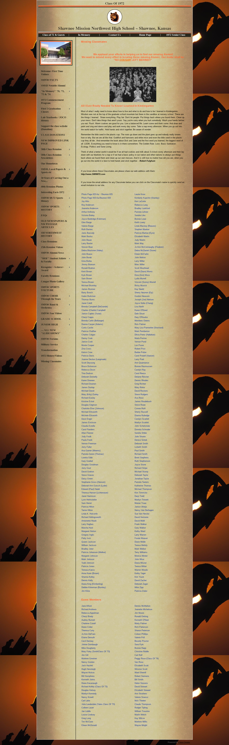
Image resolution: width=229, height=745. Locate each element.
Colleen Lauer (87, 707)
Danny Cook (87, 338)
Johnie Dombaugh (89, 644)
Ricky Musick (141, 285)
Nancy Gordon (87, 662)
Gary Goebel (87, 461)
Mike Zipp (139, 587)
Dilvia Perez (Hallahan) (145, 335)
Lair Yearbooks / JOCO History (53, 119)
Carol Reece (140, 373)
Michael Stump (141, 471)
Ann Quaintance (142, 363)
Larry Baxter (87, 243)
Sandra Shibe (141, 433)
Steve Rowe (140, 405)
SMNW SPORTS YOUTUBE (50, 289)
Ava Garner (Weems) (90, 450)
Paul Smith (140, 450)
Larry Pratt (139, 359)
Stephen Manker (142, 229)
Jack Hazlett (87, 665)
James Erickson (88, 422)
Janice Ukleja (141, 507)
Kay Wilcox (140, 718)
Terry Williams (141, 552)
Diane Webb (140, 542)
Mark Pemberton (142, 331)
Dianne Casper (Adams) (92, 324)
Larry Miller (140, 261)
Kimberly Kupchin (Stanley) (147, 198)
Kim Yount (139, 577)
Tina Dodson (87, 373)
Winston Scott (141, 669)
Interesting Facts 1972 (52, 192)
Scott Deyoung (88, 363)
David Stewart (141, 686)
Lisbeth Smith (141, 447)
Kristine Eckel (87, 401)
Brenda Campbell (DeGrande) (94, 306)
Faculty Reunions (50, 276)
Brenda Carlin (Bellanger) (92, 320)
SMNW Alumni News (52, 252)
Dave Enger (86, 419)
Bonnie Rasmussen (143, 366)
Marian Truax (140, 503)
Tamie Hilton (87, 510)
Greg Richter (140, 384)
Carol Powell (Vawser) (144, 356)
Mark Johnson (87, 559)
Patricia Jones (87, 566)
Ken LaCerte (140, 201)
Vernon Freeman (88, 443)
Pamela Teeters (142, 482)
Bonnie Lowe (140, 219)
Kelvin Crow (86, 352)
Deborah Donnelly (89, 377)
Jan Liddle (86, 711)
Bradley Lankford (142, 208)
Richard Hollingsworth (91, 517)
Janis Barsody (87, 233)
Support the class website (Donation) (54, 128)
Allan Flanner (87, 433)
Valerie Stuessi (141, 697)
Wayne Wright (141, 725)
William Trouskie (142, 711)
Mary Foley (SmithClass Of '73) (95, 651)
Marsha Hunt (87, 528)
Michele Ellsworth (89, 415)
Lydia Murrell (140, 278)
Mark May (139, 243)
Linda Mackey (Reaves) (145, 226)
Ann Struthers (141, 693)
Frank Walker (141, 524)
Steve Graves (87, 475)
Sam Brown (86, 278)
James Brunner (88, 289)
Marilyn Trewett (141, 500)
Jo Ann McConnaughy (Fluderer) (149, 247)
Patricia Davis (87, 356)
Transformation (49, 350)
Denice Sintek (141, 440)
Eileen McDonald (89, 725)
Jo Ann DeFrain (88, 634)
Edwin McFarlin (141, 254)
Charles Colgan (88, 335)
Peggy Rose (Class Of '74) (147, 658)
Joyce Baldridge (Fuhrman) (93, 219)
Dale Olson (140, 313)
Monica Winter (141, 556)
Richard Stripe (141, 468)
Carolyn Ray (140, 370)
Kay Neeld (139, 289)
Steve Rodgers (141, 394)
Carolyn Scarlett (142, 419)
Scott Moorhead (142, 268)
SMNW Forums (49, 339)
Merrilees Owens (142, 320)
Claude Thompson (143, 704)
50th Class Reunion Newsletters (50, 156)
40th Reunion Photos (52, 186)
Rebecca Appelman (90, 613)
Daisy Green (87, 478)
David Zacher (141, 580)
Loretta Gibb (87, 457)
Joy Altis (85, 201)
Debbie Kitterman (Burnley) (93, 587)
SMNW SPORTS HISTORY (49, 208)
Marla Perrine (141, 338)
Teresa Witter (141, 566)
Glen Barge (86, 222)
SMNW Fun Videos (51, 313)
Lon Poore (139, 345)
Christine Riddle (142, 651)
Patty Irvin (86, 538)
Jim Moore (139, 613)
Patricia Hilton (87, 507)
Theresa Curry (87, 630)
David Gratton (87, 471)
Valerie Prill (140, 637)
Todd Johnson (87, 563)
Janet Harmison (88, 496)
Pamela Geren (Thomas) (92, 454)
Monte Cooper (87, 345)
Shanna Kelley (88, 577)
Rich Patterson (141, 627)
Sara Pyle (139, 644)
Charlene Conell (88, 623)
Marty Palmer (141, 623)
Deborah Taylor (141, 475)
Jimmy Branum (88, 264)
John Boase (86, 254)
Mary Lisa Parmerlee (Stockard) (149, 327)
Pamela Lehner (141, 212)
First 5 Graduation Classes (50, 110)
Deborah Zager (141, 584)
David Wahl (140, 521)
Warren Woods (141, 570)
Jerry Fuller (86, 447)
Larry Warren (140, 535)
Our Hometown (49, 163)
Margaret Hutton (88, 531)
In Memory (84, 35)
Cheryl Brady (87, 616)
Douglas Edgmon (89, 405)
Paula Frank (86, 440)
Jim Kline (85, 591)
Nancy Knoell (87, 697)
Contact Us (115, 35)
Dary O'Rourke (141, 317)
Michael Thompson (143, 489)
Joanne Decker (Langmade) (93, 359)
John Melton (140, 257)
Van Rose (139, 662)
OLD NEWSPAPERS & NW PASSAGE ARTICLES (54, 224)
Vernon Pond (140, 342)
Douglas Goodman (89, 464)
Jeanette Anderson (89, 208)
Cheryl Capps (87, 317)
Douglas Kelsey (88, 690)
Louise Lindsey (88, 714)
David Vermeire (141, 517)
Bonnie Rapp (140, 648)
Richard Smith (141, 454)
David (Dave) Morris (144, 271)
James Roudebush (143, 401)
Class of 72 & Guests (54, 35)
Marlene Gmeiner (89, 658)
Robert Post (140, 349)
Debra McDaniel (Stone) (145, 250)
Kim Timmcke (141, 493)
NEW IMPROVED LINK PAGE (55, 142)
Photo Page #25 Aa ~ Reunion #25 (97, 194)
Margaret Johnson (89, 556)
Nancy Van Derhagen (144, 510)
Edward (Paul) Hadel (90, 489)
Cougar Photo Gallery (52, 281)
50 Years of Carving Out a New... (54, 179)
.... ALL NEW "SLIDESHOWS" (50, 332)
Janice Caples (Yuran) (91, 313)
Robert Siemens (142, 676)
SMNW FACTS (49, 80)
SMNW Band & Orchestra (48, 306)
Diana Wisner (141, 563)
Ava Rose (139, 398)
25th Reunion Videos (52, 247)
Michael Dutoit (87, 391)
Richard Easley (88, 398)
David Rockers (141, 391)
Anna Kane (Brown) (90, 573)
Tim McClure (87, 722)
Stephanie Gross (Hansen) (93, 482)
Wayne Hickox (88, 672)
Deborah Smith (141, 443)
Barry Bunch (87, 292)
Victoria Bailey (88, 215)
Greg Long (86, 718)
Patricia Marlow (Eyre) (145, 233)
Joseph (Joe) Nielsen (144, 299)
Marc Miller (140, 264)
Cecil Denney (87, 641)
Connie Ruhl (140, 408)
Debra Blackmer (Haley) (92, 250)
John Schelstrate (142, 426)
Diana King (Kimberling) (92, 584)
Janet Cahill (86, 303)
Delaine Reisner (142, 377)
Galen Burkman (88, 296)
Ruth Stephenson (142, 461)
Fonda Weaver (141, 538)
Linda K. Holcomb (89, 514)
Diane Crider (87, 627)
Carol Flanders (88, 429)
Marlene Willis (141, 722)
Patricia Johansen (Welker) (93, 552)
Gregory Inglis (87, 535)
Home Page (145, 35)
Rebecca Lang (141, 205)
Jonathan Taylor (142, 478)
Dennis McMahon (142, 606)
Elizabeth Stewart (142, 690)
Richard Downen (88, 384)
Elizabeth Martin (142, 236)
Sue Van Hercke (142, 514)
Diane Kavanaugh (89, 683)
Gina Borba (86, 261)
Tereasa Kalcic (88, 570)
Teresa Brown (87, 282)
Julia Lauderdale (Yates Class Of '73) (98, 704)
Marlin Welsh (140, 714)
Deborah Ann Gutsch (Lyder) (94, 485)
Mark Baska (86, 236)
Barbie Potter (140, 352)
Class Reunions (49, 241)
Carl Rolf (138, 655)
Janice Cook (87, 342)
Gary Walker (140, 528)
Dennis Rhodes (141, 380)
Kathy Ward (140, 531)
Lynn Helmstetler (89, 500)
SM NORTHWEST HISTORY (51, 234)
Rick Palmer (140, 324)
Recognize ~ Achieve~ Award (51, 269)
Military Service (49, 344)
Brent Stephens (142, 457)
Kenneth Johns (88, 679)
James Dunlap (87, 387)
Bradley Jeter (87, 549)
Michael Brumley (89, 285)
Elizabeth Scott (141, 665)
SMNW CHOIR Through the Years (50, 297)
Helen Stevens (141, 683)
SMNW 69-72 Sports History (51, 199)
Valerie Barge (87, 226)
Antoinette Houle (88, 521)
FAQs (44, 215)
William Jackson (88, 545)
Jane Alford (86, 606)
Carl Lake (85, 700)
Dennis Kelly (87, 580)
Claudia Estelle (88, 426)
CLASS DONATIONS (53, 135)
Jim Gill (84, 655)
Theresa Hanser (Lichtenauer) (94, 493)
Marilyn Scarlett (142, 422)
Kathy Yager (140, 573)
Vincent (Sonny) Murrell (145, 282)
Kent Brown (86, 271)
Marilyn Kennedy (89, 693)
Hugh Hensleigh (88, 669)
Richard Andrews (89, 609)
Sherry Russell (141, 412)
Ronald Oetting (141, 616)
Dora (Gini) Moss (142, 275)
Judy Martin (140, 240)
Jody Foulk (86, 436)
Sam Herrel (86, 503)
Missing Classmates (51, 361)
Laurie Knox (140, 194)
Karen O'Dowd (141, 310)
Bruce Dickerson (88, 366)
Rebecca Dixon (88, 370)
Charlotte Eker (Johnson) (92, 408)
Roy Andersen (87, 205)
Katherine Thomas (143, 485)
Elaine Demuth (88, 637)
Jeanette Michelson (143, 609)
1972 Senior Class (175, 35)
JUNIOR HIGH (48, 325)
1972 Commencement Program (52, 101)
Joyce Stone (140, 464)
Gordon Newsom (142, 296)
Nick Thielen (140, 700)
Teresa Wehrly (141, 545)
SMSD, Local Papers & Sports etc (52, 171)
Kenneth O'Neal (142, 620)
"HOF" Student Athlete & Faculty (52, 260)
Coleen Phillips (141, 634)
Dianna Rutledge (142, 415)
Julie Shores (140, 436)
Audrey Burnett (88, 620)
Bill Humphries (88, 676)
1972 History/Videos (51, 355)
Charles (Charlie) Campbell (93, 310)
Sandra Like (140, 215)
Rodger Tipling (141, 707)
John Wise (139, 559)
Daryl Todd (139, 496)
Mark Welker (140, 549)
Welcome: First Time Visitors (52, 73)
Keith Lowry (140, 222)
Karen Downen (88, 380)
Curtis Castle (87, 327)
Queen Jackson (88, 542)
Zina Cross (86, 349)
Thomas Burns (88, 299)
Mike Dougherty (88, 648)
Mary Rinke (140, 387)
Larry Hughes (87, 524)
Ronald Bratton (88, 268)
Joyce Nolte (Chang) (144, 303)
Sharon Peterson (142, 630)
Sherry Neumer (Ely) (144, 292)
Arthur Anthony (88, 212)
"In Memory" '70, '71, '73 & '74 (51, 93)
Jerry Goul (86, 468)
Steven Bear (87, 247)
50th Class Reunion (50, 149)
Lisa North (139, 306)
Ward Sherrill (140, 672)
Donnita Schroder (142, 429)
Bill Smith (139, 679)
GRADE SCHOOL (50, 319)
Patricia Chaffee (88, 331)
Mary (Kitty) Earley (89, 394)
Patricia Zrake (141, 591)
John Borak (86, 257)
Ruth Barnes (87, 229)
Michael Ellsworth (89, 412)
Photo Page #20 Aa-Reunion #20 (96, 198)
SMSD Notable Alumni (53, 85)
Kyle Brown (86, 275)
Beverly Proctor (142, 641)
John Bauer (86, 240)
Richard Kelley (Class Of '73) (94, 686)
